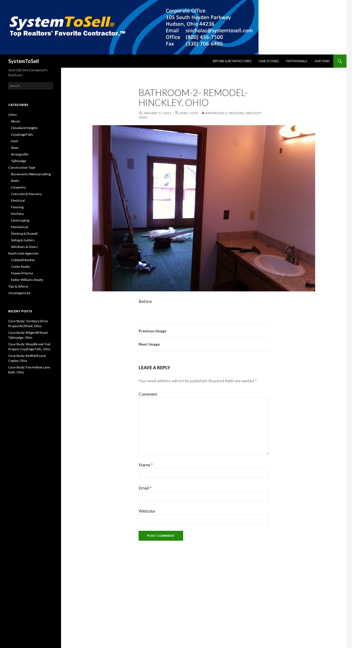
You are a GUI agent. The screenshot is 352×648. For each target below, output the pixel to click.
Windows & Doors (24, 247)
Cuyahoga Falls (22, 134)
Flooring (17, 207)
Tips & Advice (18, 286)
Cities (12, 115)
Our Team (322, 61)
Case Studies (268, 61)
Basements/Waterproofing (31, 174)
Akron (15, 121)
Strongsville (19, 154)
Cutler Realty (20, 266)
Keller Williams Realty (27, 280)
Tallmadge (18, 161)
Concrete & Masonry (26, 194)
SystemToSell (23, 61)
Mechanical (19, 227)
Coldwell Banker (23, 260)
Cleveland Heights (24, 128)
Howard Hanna (22, 273)
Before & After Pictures (232, 61)
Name (146, 464)
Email (145, 487)
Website (147, 510)
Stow (14, 148)
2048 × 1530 (188, 113)
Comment (148, 394)
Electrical (18, 200)
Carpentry (18, 187)
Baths (15, 181)
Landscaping (20, 220)
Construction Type (21, 167)
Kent (14, 141)
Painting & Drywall (24, 233)
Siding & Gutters (23, 240)
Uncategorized (19, 293)
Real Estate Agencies (23, 253)
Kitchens (17, 214)
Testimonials (296, 61)
